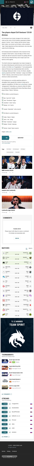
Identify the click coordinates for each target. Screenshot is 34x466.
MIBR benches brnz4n (7, 170)
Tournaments (21, 5)
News (7, 5)
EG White (9, 149)
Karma (3, 451)
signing (4, 73)
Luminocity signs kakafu (8, 210)
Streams (13, 5)
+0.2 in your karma (6, 143)
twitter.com (8, 131)
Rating (8, 451)
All (26, 248)
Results (30, 248)
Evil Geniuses (16, 149)
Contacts (14, 451)
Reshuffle (17, 152)
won (13, 67)
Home (2, 5)
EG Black (23, 149)
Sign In (17, 238)
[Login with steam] (31, 2)
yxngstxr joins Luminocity (8, 190)
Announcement (10, 152)
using (22, 84)
